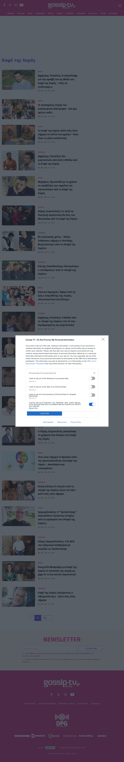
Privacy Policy (75, 422)
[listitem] (62, 373)
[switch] (92, 378)
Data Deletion (48, 422)
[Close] (104, 340)
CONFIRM (44, 413)
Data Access (62, 422)
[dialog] (62, 381)
